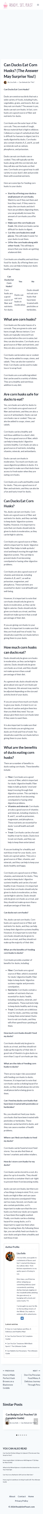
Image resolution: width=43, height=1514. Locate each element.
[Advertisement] (21, 32)
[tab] (16, 1435)
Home (31, 1496)
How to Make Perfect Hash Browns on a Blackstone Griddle (9, 1379)
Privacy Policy (21, 1501)
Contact (22, 1496)
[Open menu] (38, 5)
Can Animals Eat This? (26, 82)
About (12, 1496)
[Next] (36, 1421)
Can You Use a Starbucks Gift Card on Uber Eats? (18, 1475)
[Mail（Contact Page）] (22, 1318)
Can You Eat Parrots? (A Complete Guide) (18, 1337)
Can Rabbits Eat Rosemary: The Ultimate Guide (21, 1352)
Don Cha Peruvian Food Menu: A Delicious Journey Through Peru (32, 1378)
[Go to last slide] (7, 1421)
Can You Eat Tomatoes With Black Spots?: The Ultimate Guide (18, 1344)
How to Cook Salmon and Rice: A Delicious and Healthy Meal (18, 1330)
